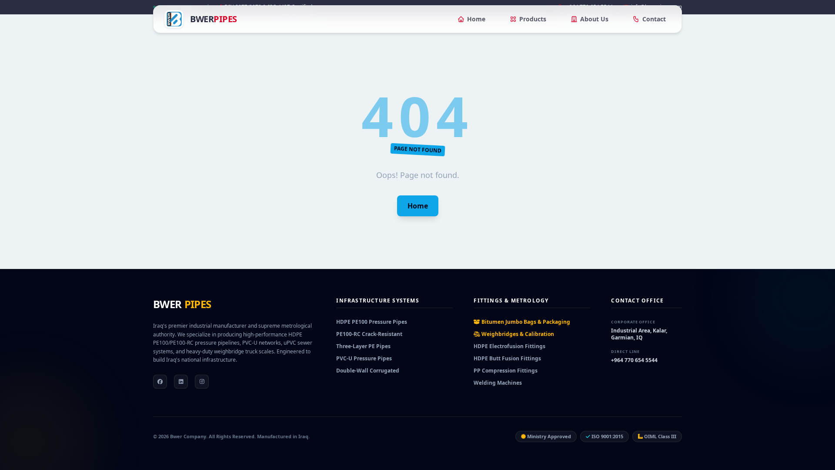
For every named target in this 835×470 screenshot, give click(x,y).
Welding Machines (498, 382)
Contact (654, 19)
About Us (594, 19)
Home (476, 19)
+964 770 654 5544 (634, 360)
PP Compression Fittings (506, 370)
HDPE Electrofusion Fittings (509, 346)
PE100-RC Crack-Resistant (369, 334)
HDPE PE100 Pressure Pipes (371, 322)
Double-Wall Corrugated (367, 370)
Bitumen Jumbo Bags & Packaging (525, 322)
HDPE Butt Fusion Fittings (507, 358)
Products (532, 19)
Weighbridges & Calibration (517, 334)
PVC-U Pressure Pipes (364, 358)
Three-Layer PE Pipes (363, 346)
